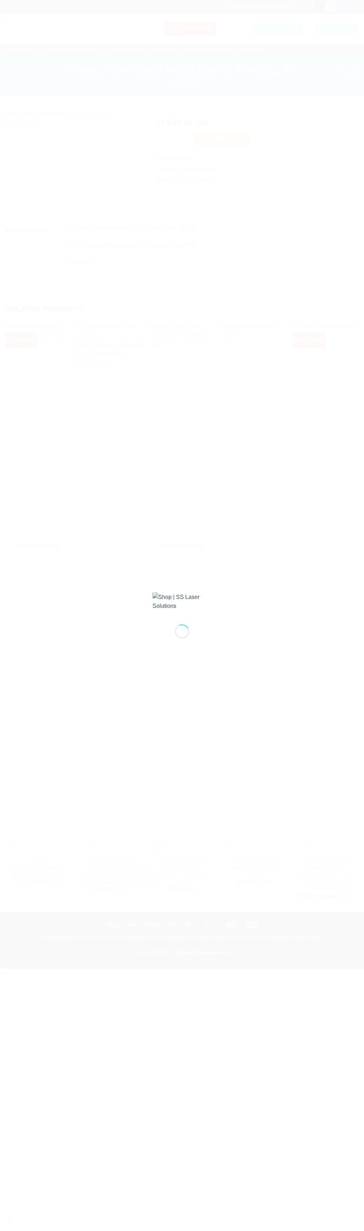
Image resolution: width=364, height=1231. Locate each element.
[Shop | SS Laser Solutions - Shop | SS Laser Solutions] (182, 603)
